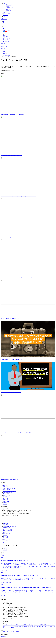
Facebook (18, 631)
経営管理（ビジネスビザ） (9, 491)
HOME (5, 53)
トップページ (6, 625)
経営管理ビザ (9, 7)
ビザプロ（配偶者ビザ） (16, 625)
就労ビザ (8, 6)
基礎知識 (5, 485)
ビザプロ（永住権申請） (13, 626)
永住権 (5, 496)
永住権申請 (8, 10)
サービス (5, 3)
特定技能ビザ (6, 489)
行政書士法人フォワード (9, 631)
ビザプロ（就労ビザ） (27, 625)
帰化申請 (8, 9)
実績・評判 (6, 12)
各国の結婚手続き (7, 492)
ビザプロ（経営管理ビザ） (40, 625)
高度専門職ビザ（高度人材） (10, 488)
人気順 (5, 550)
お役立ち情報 (6, 13)
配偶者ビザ (8, 5)
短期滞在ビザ (6, 501)
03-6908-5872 (7, 28)
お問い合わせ (4, 19)
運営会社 (5, 15)
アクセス (5, 16)
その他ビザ (6, 502)
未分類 (5, 504)
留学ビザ (5, 499)
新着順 (5, 548)
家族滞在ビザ (6, 495)
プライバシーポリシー (48, 626)
